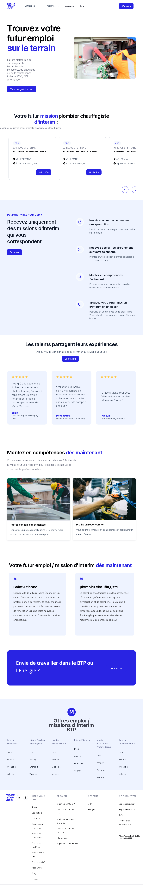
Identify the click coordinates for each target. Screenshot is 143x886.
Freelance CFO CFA (38, 854)
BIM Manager (63, 838)
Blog (82, 6)
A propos (69, 6)
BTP (90, 804)
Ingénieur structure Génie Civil (65, 821)
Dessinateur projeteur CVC (66, 811)
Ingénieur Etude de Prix (67, 843)
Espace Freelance (127, 809)
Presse (35, 879)
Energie (91, 809)
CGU (121, 815)
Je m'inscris (70, 359)
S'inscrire (126, 6)
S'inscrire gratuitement (21, 89)
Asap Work (36, 868)
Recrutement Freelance (37, 826)
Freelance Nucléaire (36, 845)
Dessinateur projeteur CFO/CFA (66, 830)
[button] (32, 6)
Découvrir (14, 252)
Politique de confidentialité (125, 822)
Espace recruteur (126, 804)
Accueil (35, 807)
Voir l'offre (44, 172)
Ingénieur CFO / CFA (66, 804)
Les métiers (37, 813)
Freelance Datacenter (37, 835)
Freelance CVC (38, 862)
